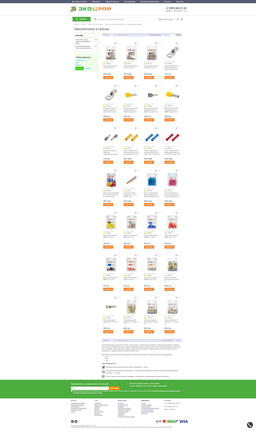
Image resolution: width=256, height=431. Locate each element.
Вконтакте (72, 421)
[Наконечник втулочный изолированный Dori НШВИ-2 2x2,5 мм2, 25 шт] (152, 95)
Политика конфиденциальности (150, 408)
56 (177, 340)
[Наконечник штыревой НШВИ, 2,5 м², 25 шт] (152, 222)
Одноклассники (76, 421)
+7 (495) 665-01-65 (176, 8)
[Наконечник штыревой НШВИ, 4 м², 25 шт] (132, 222)
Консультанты (98, 415)
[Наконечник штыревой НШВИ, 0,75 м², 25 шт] (152, 264)
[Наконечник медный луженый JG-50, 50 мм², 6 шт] (172, 264)
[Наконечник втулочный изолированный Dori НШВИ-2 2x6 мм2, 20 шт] (172, 95)
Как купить (121, 403)
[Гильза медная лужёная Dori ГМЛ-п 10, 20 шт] (152, 53)
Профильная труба (76, 410)
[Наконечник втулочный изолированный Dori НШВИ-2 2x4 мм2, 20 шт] (132, 95)
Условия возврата (123, 411)
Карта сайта (144, 413)
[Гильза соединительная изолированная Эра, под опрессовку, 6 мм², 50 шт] (132, 137)
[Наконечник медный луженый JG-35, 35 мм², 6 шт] (132, 307)
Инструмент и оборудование (79, 408)
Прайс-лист (121, 415)
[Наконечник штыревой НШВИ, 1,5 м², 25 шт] (111, 264)
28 (174, 340)
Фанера (73, 411)
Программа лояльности (124, 408)
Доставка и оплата (79, 1)
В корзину (108, 77)
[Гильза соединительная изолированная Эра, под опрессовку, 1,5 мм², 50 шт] (172, 137)
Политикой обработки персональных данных (166, 391)
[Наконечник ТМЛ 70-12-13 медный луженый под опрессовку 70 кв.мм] (172, 53)
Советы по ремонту (146, 405)
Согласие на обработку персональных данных (147, 410)
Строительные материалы (78, 403)
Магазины (96, 1)
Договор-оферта (145, 406)
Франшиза (97, 413)
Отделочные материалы (77, 405)
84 (179, 340)
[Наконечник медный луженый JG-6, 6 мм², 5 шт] (111, 307)
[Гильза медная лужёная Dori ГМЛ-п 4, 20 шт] (132, 53)
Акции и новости (112, 1)
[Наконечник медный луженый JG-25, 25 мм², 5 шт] (152, 307)
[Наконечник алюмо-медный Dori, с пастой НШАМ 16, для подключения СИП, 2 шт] (132, 180)
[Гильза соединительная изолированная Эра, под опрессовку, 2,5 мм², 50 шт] (152, 137)
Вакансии (97, 410)
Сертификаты (121, 413)
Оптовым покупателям (150, 1)
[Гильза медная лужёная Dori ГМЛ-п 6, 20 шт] (111, 53)
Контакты (180, 1)
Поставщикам (129, 1)
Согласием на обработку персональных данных (87, 393)
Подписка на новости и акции (126, 416)
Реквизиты (97, 406)
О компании (97, 403)
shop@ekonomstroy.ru (172, 406)
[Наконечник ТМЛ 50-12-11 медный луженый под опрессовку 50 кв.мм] (111, 95)
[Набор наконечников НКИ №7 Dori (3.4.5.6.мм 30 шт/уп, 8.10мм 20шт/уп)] (111, 180)
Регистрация (169, 19)
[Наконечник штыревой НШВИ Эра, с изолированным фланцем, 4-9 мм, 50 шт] (111, 137)
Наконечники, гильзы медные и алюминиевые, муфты (83, 41)
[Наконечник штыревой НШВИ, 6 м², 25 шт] (111, 222)
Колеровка (121, 406)
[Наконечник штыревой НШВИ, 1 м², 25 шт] (132, 264)
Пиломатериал (75, 406)
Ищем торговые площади (101, 405)
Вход (162, 19)
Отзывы (167, 1)
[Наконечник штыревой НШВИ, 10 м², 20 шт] (172, 222)
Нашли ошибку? (170, 409)
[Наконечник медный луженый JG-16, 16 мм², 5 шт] (172, 307)
